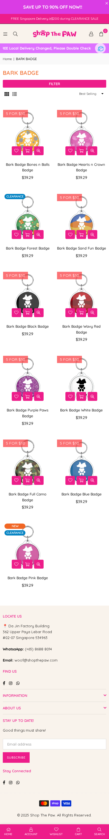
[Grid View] (7, 94)
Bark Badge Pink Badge (28, 578)
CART (78, 834)
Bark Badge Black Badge (27, 326)
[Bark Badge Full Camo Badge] (27, 462)
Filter (54, 84)
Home (7, 59)
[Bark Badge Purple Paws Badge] (27, 378)
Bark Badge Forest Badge (27, 248)
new (15, 526)
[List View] (14, 94)
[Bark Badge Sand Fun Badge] (81, 217)
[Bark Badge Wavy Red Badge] (81, 294)
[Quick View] (39, 150)
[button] (101, 34)
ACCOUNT (31, 834)
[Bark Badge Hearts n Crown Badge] (81, 132)
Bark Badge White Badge (81, 410)
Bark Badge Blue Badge (81, 494)
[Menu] (5, 33)
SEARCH (99, 834)
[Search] (15, 33)
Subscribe (16, 757)
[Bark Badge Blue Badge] (81, 462)
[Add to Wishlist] (16, 150)
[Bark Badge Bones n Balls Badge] (27, 132)
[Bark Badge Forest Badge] (27, 217)
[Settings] (91, 34)
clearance (14, 196)
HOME (8, 834)
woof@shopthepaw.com (36, 660)
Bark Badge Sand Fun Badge (81, 248)
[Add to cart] (27, 150)
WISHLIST (56, 834)
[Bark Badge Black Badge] (27, 294)
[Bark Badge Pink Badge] (27, 546)
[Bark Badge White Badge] (81, 378)
